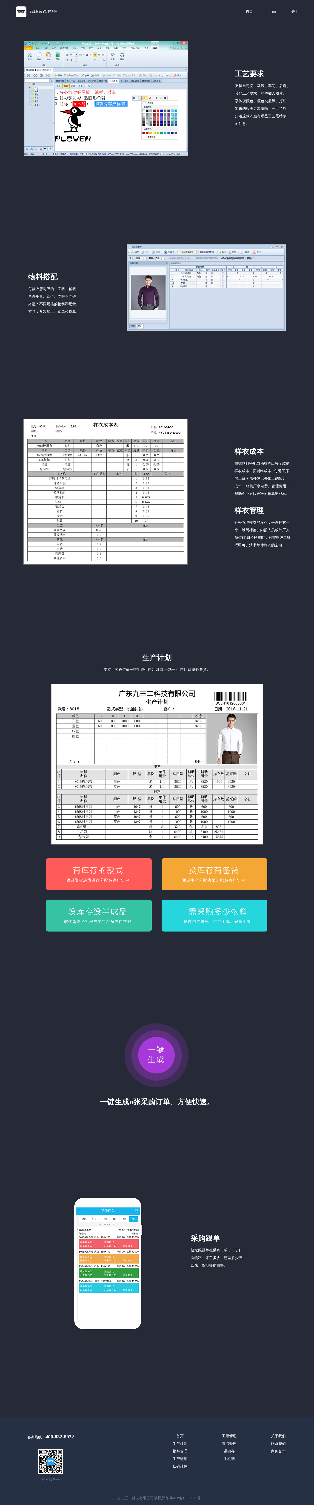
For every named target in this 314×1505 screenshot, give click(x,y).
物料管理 (180, 1451)
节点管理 (229, 1444)
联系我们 (278, 1444)
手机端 (229, 1459)
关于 (295, 11)
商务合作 (278, 1451)
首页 (249, 11)
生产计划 (180, 1444)
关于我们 (278, 1436)
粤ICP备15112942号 (185, 1498)
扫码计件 (180, 1466)
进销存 (229, 1451)
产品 (272, 11)
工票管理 (229, 1436)
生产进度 (180, 1459)
